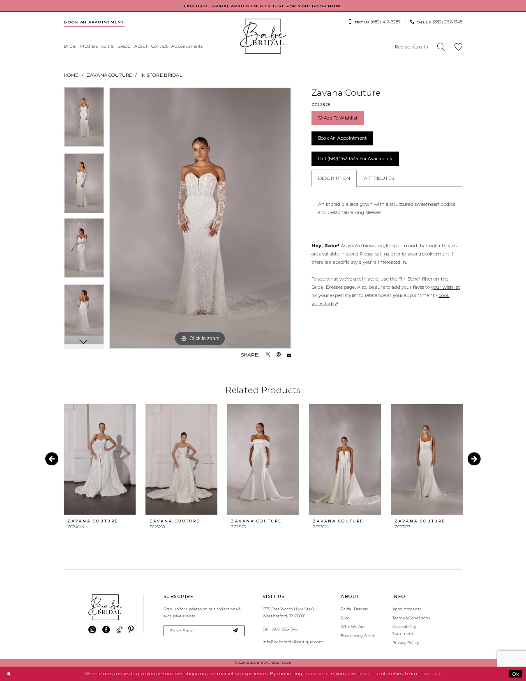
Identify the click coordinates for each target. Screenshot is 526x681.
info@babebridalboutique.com (293, 642)
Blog (345, 618)
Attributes (379, 178)
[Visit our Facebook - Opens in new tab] (106, 630)
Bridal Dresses (354, 609)
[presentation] (100, 459)
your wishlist (445, 287)
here (436, 673)
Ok (515, 673)
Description (334, 178)
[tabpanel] (84, 120)
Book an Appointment (342, 138)
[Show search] (441, 47)
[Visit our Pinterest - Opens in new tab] (131, 630)
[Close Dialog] (9, 673)
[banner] (263, 36)
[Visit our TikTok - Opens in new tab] (119, 630)
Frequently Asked (358, 635)
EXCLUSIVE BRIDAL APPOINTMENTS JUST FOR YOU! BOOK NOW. (263, 6)
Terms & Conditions (411, 618)
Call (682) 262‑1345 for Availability (355, 158)
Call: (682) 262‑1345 (280, 629)
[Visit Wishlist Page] (458, 47)
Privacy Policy (405, 642)
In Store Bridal (161, 75)
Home (71, 75)
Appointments (407, 609)
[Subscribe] (235, 631)
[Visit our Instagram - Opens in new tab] (92, 630)
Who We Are (353, 626)
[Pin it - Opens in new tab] (279, 354)
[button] (411, 47)
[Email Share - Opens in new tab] (289, 355)
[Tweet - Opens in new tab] (267, 354)
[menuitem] (94, 22)
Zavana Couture (109, 75)
